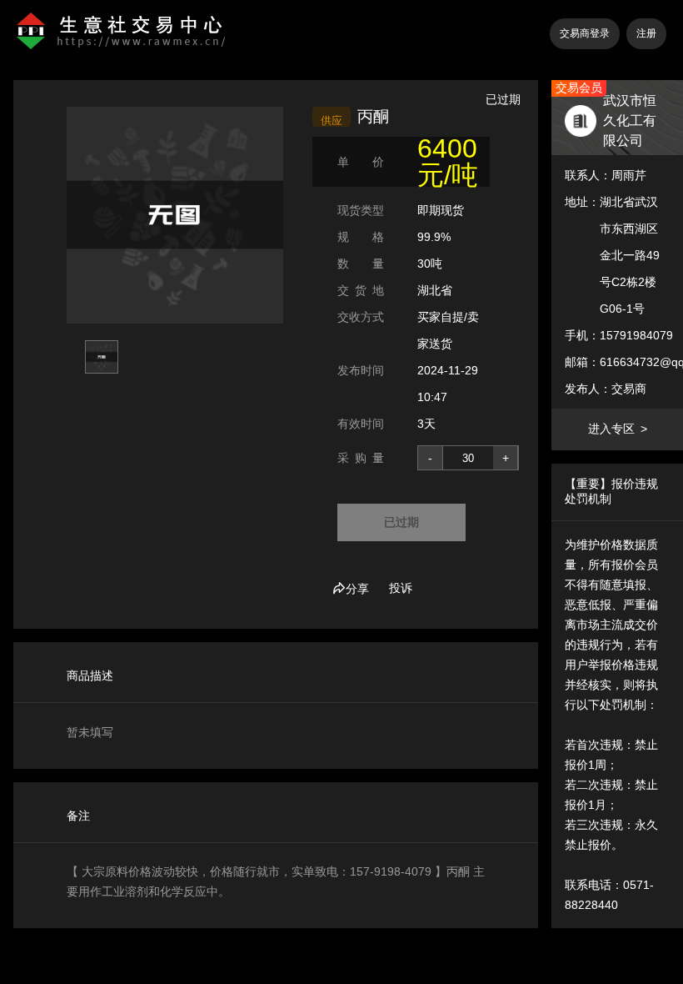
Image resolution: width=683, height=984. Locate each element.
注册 (646, 33)
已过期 (401, 522)
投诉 (400, 588)
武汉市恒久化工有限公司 (629, 120)
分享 (357, 588)
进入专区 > (617, 428)
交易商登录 (585, 33)
